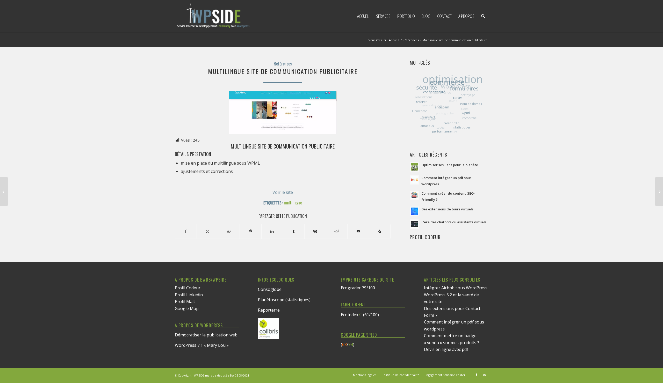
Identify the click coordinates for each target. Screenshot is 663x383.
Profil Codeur (187, 288)
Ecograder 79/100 (358, 288)
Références (283, 64)
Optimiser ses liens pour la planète (449, 165)
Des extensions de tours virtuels (447, 209)
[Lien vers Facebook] (476, 375)
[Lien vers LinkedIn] (484, 375)
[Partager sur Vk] (315, 231)
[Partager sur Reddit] (336, 231)
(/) (347, 344)
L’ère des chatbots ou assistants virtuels (453, 222)
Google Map (187, 308)
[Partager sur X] (207, 231)
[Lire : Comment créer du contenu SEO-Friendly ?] (414, 195)
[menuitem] (363, 16)
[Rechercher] (483, 16)
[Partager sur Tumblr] (293, 231)
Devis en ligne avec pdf (446, 349)
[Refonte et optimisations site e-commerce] (4, 191)
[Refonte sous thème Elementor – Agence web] (659, 191)
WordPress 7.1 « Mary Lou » (202, 345)
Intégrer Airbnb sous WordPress (455, 288)
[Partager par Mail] (358, 231)
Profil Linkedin (189, 295)
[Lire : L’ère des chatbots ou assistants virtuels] (414, 224)
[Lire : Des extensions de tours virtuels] (414, 211)
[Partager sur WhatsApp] (229, 231)
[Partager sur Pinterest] (250, 231)
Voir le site (282, 192)
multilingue (293, 203)
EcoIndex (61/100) (360, 315)
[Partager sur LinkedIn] (272, 231)
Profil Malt (185, 301)
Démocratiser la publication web (206, 335)
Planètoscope (271, 300)
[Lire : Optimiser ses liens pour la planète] (414, 167)
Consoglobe (270, 289)
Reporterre (269, 310)
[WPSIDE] (214, 16)
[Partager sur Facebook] (186, 231)
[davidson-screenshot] (283, 112)
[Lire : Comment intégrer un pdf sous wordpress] (414, 180)
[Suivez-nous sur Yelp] (379, 231)
